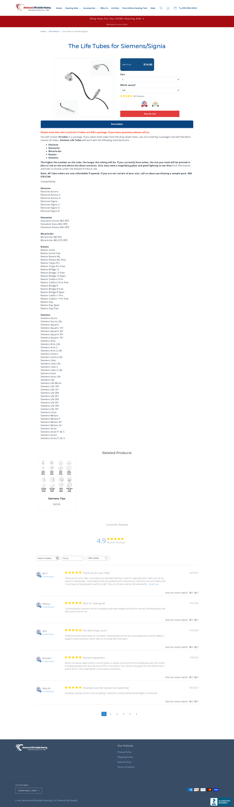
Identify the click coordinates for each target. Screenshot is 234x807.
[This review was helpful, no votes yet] (190, 592)
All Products (54, 31)
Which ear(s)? (128, 85)
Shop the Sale (150, 114)
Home (43, 31)
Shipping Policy (125, 757)
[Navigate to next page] (136, 714)
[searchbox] (45, 558)
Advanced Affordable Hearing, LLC (39, 800)
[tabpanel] (117, 284)
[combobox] (73, 558)
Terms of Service (126, 767)
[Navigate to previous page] (97, 714)
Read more (154, 584)
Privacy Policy (124, 752)
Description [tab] (117, 124)
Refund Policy (124, 762)
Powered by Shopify (67, 800)
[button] (73, 8)
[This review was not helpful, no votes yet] (195, 592)
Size (122, 74)
